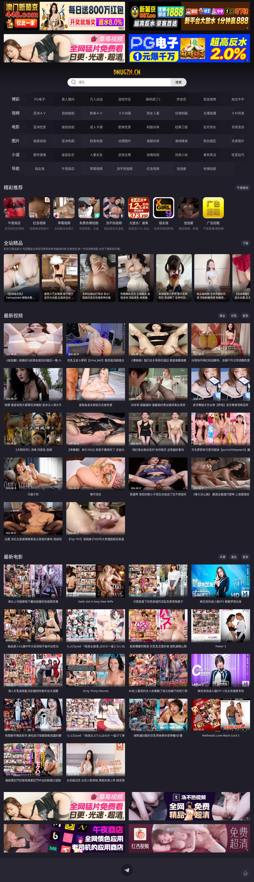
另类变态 (238, 127)
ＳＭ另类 (238, 113)
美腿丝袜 (153, 141)
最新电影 (13, 556)
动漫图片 (124, 141)
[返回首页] (245, 873)
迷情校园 (153, 155)
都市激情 (39, 155)
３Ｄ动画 (124, 113)
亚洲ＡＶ (39, 113)
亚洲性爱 (39, 127)
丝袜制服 (181, 113)
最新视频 (13, 315)
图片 (16, 140)
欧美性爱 (124, 127)
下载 (245, 243)
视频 (16, 113)
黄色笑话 (209, 155)
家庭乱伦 (68, 155)
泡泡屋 (181, 168)
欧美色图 (96, 141)
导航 (16, 168)
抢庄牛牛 (238, 99)
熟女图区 (209, 141)
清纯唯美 (181, 141)
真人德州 (68, 99)
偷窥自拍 (39, 141)
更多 (245, 316)
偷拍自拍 (68, 127)
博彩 (16, 99)
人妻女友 (96, 155)
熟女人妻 (153, 113)
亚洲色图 (68, 141)
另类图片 (238, 141)
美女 (222, 316)
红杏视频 (153, 168)
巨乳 (234, 316)
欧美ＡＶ (96, 113)
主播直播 (209, 113)
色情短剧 (209, 168)
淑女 (234, 557)
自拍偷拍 (68, 113)
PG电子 (39, 99)
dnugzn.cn (127, 72)
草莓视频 (96, 168)
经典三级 (181, 127)
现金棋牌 (209, 99)
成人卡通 (96, 127)
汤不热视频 (125, 168)
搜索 (178, 82)
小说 (16, 154)
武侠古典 (124, 155)
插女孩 (39, 168)
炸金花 (181, 99)
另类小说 (181, 155)
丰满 (222, 557)
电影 (16, 127)
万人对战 (96, 99)
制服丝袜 (153, 127)
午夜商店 (68, 168)
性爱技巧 (238, 155)
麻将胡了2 (153, 99)
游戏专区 (124, 99)
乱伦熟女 (209, 127)
